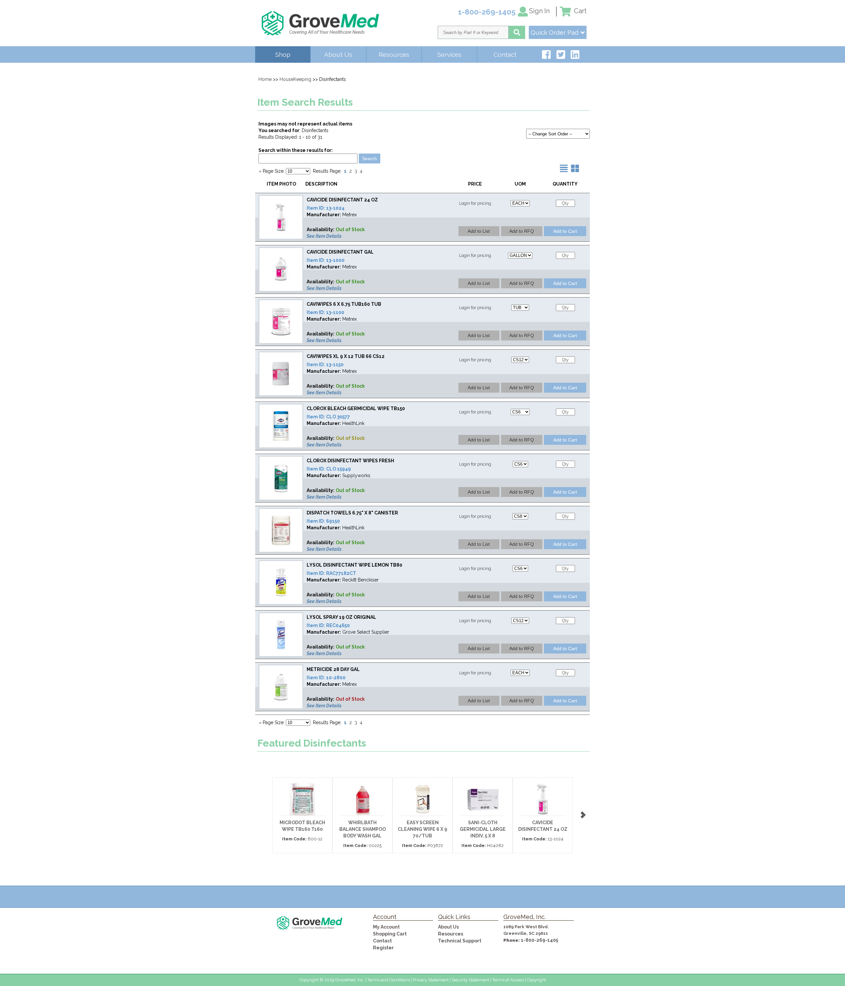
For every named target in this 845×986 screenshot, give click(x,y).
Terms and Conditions (388, 979)
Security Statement (470, 979)
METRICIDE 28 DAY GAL (333, 669)
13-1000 (335, 260)
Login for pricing (475, 203)
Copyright (536, 979)
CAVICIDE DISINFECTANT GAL (340, 252)
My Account (386, 927)
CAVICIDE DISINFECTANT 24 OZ (342, 199)
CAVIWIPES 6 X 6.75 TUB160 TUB (344, 304)
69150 (333, 521)
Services (449, 54)
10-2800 (336, 677)
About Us (338, 54)
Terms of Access (508, 979)
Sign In (539, 11)
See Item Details (324, 236)
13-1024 (335, 208)
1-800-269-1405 (539, 940)
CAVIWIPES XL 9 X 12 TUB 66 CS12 (346, 356)
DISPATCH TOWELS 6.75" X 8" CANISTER (352, 512)
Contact (505, 54)
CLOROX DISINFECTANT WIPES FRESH (350, 460)
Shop (282, 54)
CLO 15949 (338, 469)
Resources (394, 54)
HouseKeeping (295, 79)
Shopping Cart (390, 933)
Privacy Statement (431, 979)
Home (265, 79)
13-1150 (335, 364)
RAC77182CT (341, 573)
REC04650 (338, 625)
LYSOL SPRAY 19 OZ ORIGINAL (341, 617)
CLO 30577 (338, 416)
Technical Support (459, 940)
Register (383, 947)
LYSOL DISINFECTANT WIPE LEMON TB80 (354, 565)
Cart (579, 11)
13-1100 (335, 312)
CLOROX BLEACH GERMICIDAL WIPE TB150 (356, 408)
